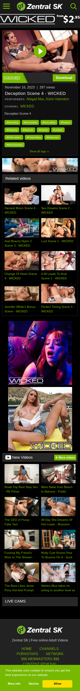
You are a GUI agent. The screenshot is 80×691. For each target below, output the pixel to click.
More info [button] (14, 683)
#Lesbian (58, 130)
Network (55, 654)
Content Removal (40, 664)
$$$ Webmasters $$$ (40, 659)
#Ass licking (12, 122)
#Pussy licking (34, 137)
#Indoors (43, 130)
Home (27, 649)
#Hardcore (28, 130)
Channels (49, 649)
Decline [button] (34, 683)
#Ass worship (30, 122)
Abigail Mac (35, 99)
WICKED (27, 106)
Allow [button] (57, 683)
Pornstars (27, 654)
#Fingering (12, 130)
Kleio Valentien (57, 99)
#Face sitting (49, 122)
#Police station (14, 137)
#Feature (65, 122)
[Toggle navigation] (6, 6)
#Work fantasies (14, 145)
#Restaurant (53, 137)
